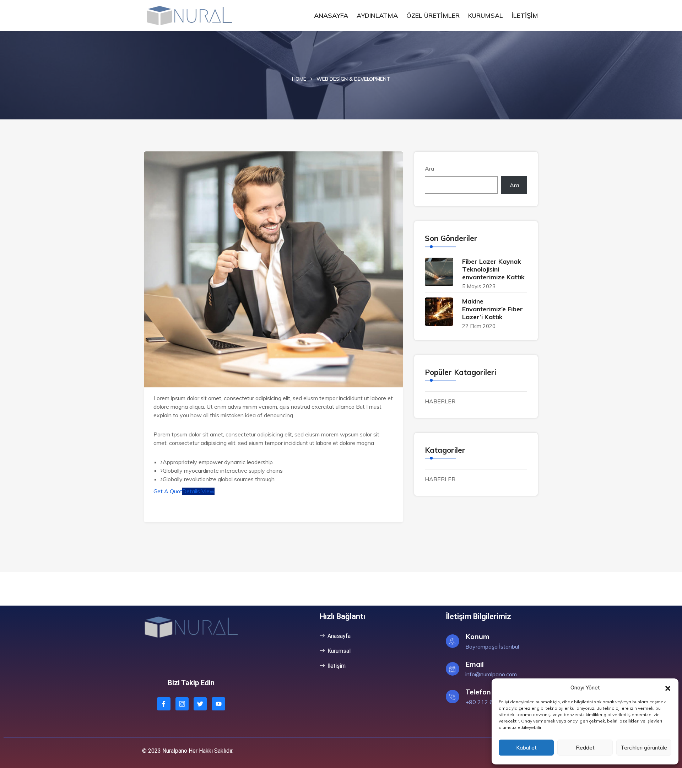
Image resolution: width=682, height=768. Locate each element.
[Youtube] (218, 703)
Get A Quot (167, 491)
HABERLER (440, 401)
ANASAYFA (331, 15)
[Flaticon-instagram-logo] (182, 703)
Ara (429, 168)
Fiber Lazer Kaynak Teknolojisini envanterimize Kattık (493, 269)
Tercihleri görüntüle (644, 747)
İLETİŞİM (525, 15)
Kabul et (526, 747)
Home (299, 79)
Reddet (585, 747)
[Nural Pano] (189, 15)
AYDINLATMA (377, 15)
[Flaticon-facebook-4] (163, 703)
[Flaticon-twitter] (200, 703)
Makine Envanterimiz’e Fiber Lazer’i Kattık (492, 309)
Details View (198, 491)
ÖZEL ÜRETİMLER (433, 15)
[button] (667, 687)
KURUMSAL (485, 15)
